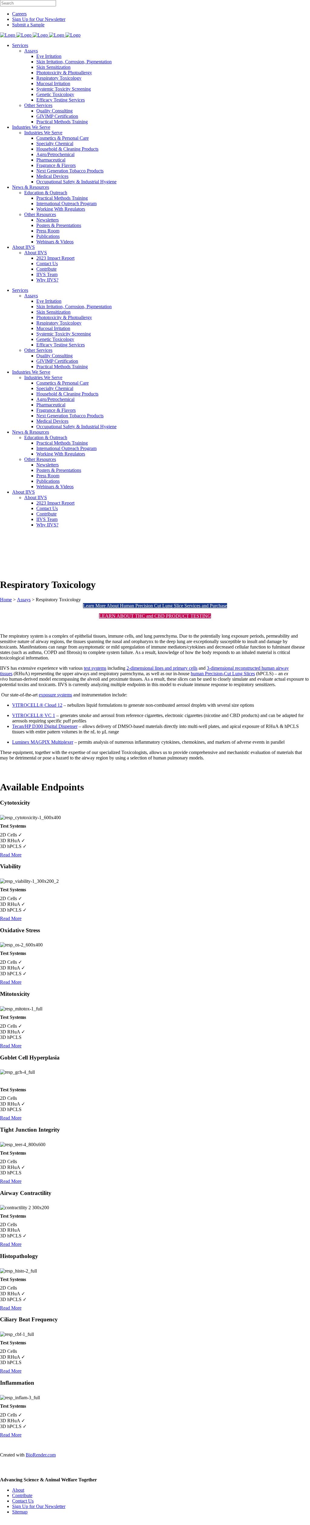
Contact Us (23, 1500)
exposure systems (55, 694)
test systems (95, 668)
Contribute (22, 1495)
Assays (24, 599)
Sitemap (20, 1511)
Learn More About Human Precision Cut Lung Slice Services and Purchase (155, 605)
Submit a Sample (28, 24)
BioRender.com (41, 1454)
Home (6, 599)
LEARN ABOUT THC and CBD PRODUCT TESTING (155, 616)
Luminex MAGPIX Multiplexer (42, 742)
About (18, 1490)
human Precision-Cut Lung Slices (223, 673)
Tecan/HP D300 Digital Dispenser (45, 726)
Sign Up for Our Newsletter (38, 19)
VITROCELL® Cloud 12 (37, 705)
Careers (19, 13)
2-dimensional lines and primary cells (162, 668)
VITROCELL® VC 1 (33, 715)
